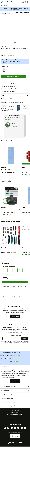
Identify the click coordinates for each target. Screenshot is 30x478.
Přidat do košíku (13, 76)
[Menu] (1, 5)
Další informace (6, 62)
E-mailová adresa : (15, 335)
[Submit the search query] (28, 5)
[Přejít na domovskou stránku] (2, 296)
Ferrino (3, 46)
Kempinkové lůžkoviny (18, 296)
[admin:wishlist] (27, 76)
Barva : (5, 66)
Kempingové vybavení (8, 296)
